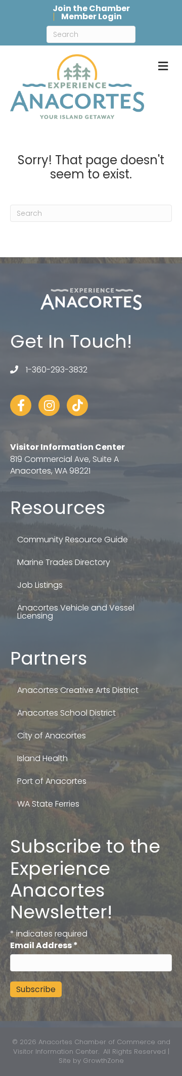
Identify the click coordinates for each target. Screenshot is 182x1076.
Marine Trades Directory (63, 562)
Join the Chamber (91, 9)
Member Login (91, 17)
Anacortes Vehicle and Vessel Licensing (75, 612)
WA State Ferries (48, 804)
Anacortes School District (66, 713)
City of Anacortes (51, 735)
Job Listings (40, 585)
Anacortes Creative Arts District (78, 690)
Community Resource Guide (72, 539)
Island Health (42, 758)
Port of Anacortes (51, 781)
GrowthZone (103, 1060)
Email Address (44, 945)
